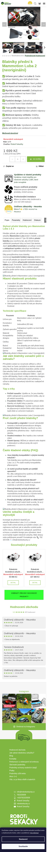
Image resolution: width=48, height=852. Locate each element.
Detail (13, 583)
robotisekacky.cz (23, 804)
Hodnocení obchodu (24, 607)
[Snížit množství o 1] (12, 159)
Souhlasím (23, 846)
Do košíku (37, 159)
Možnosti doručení (10, 133)
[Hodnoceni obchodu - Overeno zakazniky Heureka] (29, 3)
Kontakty (12, 759)
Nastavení (23, 839)
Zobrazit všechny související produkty (24, 594)
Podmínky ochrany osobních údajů (23, 768)
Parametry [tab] (16, 220)
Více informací (34, 833)
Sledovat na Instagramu (25, 727)
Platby (11, 771)
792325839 (21, 795)
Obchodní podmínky (17, 765)
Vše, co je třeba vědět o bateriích (22, 779)
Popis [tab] (7, 220)
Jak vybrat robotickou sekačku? (21, 753)
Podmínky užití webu (17, 773)
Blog (11, 756)
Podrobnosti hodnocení (35, 56)
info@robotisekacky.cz (26, 792)
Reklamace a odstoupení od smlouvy (24, 762)
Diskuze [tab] (37, 220)
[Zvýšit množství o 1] (23, 159)
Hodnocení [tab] (27, 220)
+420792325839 (23, 798)
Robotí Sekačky (17, 144)
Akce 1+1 (13, 776)
